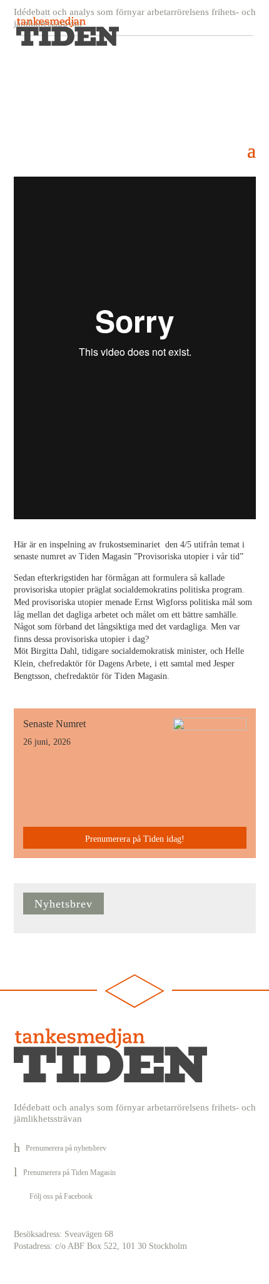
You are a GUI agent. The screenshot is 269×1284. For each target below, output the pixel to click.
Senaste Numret (54, 723)
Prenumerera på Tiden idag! (135, 839)
